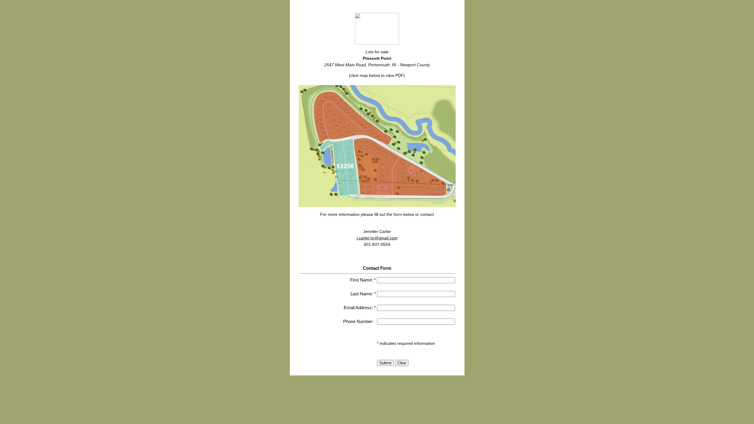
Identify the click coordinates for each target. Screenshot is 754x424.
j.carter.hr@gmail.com (377, 238)
